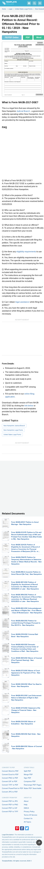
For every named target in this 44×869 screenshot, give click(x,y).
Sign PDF (27, 778)
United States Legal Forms (12, 434)
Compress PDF (30, 781)
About (26, 801)
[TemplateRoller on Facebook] (22, 828)
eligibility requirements (26, 252)
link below (28, 406)
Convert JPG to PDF (10, 792)
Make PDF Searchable (32, 788)
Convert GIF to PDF (9, 781)
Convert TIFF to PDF (10, 785)
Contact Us (28, 818)
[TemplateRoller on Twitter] (27, 828)
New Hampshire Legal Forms (13, 430)
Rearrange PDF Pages (32, 785)
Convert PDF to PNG (10, 805)
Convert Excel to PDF (10, 774)
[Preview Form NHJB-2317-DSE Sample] (23, 69)
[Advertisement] (22, 154)
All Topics (27, 822)
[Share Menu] (39, 843)
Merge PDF (28, 774)
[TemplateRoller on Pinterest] (17, 828)
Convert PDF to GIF (9, 808)
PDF (28, 37)
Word (38, 37)
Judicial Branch (23, 111)
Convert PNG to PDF (10, 778)
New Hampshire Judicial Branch (14, 426)
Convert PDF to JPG (10, 801)
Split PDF (27, 771)
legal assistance (22, 302)
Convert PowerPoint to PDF (12, 788)
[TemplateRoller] (8, 3)
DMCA (26, 808)
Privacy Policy (29, 811)
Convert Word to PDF (10, 771)
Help (25, 805)
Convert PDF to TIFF (10, 811)
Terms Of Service (30, 815)
